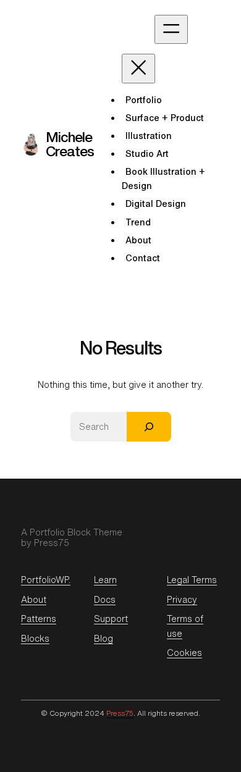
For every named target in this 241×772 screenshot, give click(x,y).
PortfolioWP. (45, 579)
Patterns (38, 618)
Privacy (182, 599)
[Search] (149, 427)
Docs (105, 599)
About (33, 599)
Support (111, 618)
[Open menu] (171, 29)
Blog (103, 638)
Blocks (35, 638)
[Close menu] (138, 68)
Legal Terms (192, 579)
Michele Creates (70, 144)
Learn (105, 579)
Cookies (184, 652)
